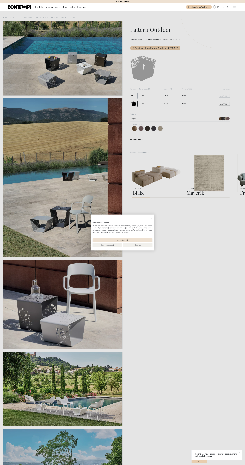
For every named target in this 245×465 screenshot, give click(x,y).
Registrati (199, 461)
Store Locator (68, 7)
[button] (86, 1)
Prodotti (39, 7)
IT (218, 7)
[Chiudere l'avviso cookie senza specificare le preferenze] (151, 219)
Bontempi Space (122, 1)
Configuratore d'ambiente (199, 7)
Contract (81, 7)
